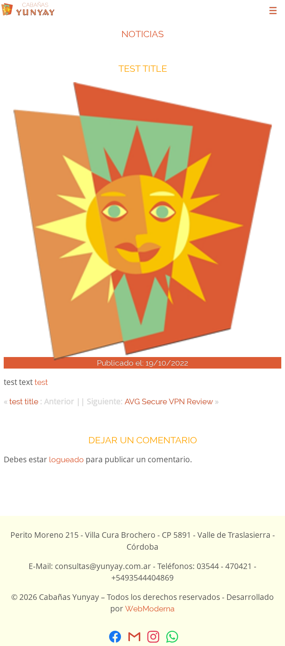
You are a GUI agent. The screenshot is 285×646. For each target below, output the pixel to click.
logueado (66, 459)
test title (23, 401)
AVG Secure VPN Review (169, 401)
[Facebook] (115, 636)
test (41, 382)
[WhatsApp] (172, 636)
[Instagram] (153, 636)
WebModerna (150, 608)
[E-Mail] (134, 636)
